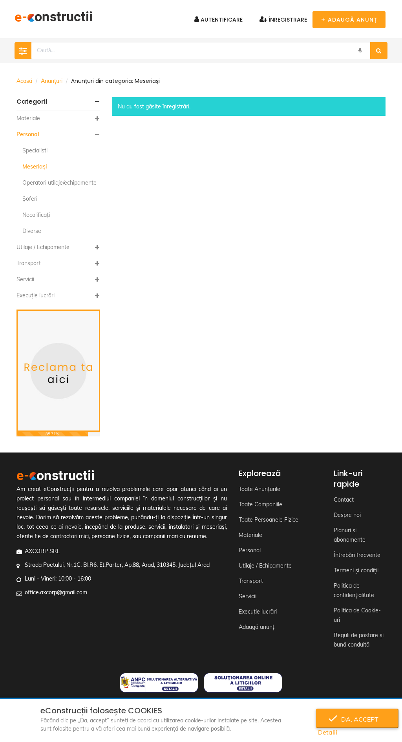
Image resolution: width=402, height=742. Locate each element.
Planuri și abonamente (349, 535)
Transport (28, 263)
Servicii (25, 279)
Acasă (24, 80)
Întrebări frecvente (357, 555)
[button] (58, 101)
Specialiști (35, 150)
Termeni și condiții (356, 570)
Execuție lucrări (35, 295)
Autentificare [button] (221, 20)
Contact (344, 499)
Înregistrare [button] (287, 20)
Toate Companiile (260, 504)
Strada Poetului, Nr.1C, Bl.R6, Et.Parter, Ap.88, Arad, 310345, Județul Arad (117, 564)
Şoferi (29, 198)
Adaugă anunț (256, 626)
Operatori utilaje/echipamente (59, 182)
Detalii (327, 732)
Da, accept (357, 719)
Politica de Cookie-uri (357, 615)
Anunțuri (51, 80)
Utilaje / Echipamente (42, 247)
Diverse (31, 231)
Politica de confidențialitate (354, 590)
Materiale (28, 118)
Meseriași (34, 166)
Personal (27, 134)
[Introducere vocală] (360, 51)
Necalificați (36, 214)
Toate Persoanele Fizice (268, 519)
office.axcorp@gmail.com (56, 592)
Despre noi (347, 514)
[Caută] (378, 50)
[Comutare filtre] (23, 50)
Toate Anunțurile (259, 489)
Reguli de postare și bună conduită (359, 640)
